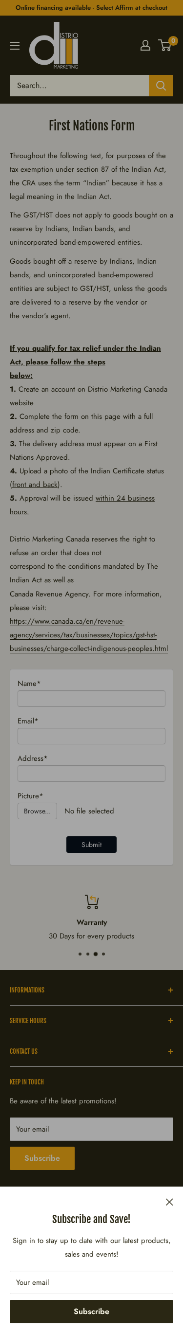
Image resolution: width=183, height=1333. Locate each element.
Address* (33, 758)
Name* (29, 683)
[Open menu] (15, 46)
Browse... (37, 811)
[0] (165, 45)
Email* (28, 721)
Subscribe (91, 1311)
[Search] (161, 85)
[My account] (145, 45)
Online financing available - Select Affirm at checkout (91, 7)
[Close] (169, 1201)
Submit (91, 844)
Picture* (30, 796)
